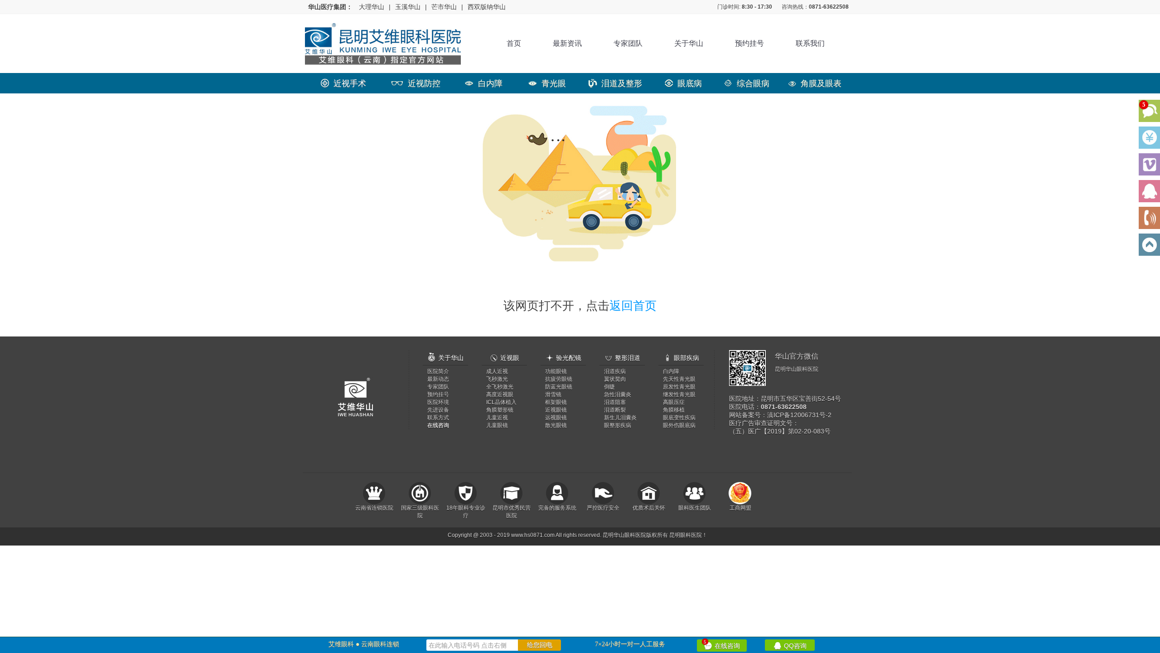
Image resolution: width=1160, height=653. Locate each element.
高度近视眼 (499, 394)
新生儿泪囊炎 (620, 417)
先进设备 (438, 410)
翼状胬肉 (615, 379)
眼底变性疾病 (679, 417)
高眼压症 (674, 402)
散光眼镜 (556, 425)
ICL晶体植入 (501, 402)
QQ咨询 (790, 645)
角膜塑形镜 (499, 410)
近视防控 (415, 83)
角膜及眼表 (814, 83)
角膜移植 (674, 410)
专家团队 (628, 43)
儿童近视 (497, 417)
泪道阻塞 (615, 402)
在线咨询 (722, 644)
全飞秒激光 (499, 387)
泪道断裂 (615, 410)
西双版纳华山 (487, 6)
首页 (514, 43)
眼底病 (683, 83)
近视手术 (343, 83)
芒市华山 (444, 6)
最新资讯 (567, 43)
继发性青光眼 (679, 394)
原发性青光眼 (679, 387)
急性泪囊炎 (617, 394)
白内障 (484, 83)
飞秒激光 (497, 379)
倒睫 (609, 387)
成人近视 (497, 371)
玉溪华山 (407, 6)
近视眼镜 (556, 410)
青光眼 (547, 83)
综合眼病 (746, 83)
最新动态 (438, 379)
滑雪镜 (553, 394)
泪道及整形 (615, 83)
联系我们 (810, 43)
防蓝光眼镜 (558, 387)
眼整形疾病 (617, 425)
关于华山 (688, 43)
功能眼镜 (556, 371)
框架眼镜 (556, 402)
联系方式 (438, 417)
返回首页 (633, 305)
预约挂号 (749, 43)
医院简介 (438, 371)
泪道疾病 (615, 371)
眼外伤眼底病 (679, 425)
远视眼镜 (556, 417)
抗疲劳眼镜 (558, 379)
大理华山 (371, 6)
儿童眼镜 (497, 425)
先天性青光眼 (679, 379)
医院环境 (438, 402)
